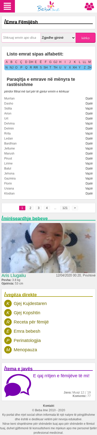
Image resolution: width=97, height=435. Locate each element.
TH (55, 67)
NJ (11, 67)
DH (31, 62)
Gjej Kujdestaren (30, 303)
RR (36, 67)
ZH (90, 67)
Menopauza (25, 349)
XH (75, 67)
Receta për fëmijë (31, 322)
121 (65, 208)
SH (46, 67)
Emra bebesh (27, 331)
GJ (55, 62)
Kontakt (48, 406)
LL (84, 62)
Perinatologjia (27, 340)
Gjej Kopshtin (27, 312)
